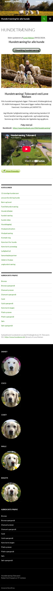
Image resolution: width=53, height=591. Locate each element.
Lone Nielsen (28, 37)
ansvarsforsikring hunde (10, 198)
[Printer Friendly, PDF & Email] (10, 171)
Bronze (4, 281)
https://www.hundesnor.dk (15, 337)
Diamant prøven (7, 290)
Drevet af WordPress (8, 588)
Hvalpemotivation (8, 229)
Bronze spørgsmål (8, 286)
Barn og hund (6, 202)
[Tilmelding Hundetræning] (26, 50)
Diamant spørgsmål (8, 294)
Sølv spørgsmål (7, 326)
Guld (3, 299)
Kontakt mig (6, 238)
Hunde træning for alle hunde (15, 18)
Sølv (2, 321)
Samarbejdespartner (9, 255)
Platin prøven (6, 312)
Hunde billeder (7, 211)
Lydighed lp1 (6, 251)
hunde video (6, 220)
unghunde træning (8, 264)
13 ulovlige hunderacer (10, 193)
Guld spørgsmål (7, 303)
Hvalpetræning (7, 233)
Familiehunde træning (9, 207)
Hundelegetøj (6, 224)
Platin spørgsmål (7, 317)
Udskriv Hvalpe (7, 260)
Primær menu (50, 19)
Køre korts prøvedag (9, 246)
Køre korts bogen (7, 308)
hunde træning (6, 215)
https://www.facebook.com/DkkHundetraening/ (31, 128)
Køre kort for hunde (9, 242)
